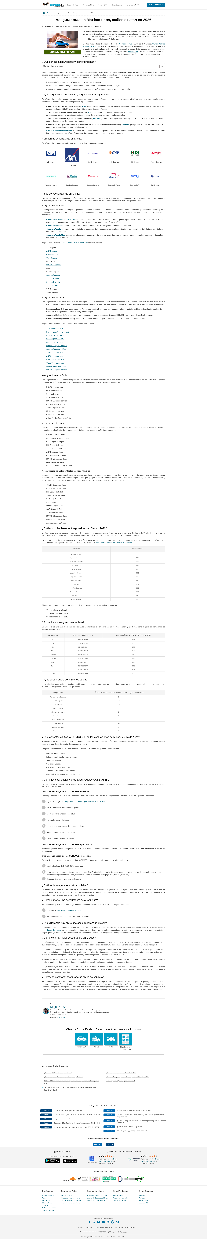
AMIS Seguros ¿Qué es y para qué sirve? (120, 1081)
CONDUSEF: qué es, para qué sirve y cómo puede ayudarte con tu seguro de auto (71, 1082)
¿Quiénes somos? (48, 1195)
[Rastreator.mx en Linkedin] (103, 1221)
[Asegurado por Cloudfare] (69, 1179)
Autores (44, 1198)
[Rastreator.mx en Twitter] (94, 1221)
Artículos (97, 1144)
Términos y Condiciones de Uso (88, 1227)
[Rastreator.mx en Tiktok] (117, 1221)
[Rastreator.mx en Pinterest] (112, 1221)
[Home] (44, 13)
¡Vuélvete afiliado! (48, 1210)
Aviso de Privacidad (106, 1227)
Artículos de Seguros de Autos (70, 1200)
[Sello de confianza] (82, 1179)
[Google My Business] (92, 1159)
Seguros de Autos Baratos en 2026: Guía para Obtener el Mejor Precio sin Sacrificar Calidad (70, 1088)
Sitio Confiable (47, 1203)
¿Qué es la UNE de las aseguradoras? (57, 1073)
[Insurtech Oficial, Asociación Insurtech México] (120, 1179)
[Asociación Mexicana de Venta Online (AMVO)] (134, 1179)
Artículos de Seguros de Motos (97, 1198)
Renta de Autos (118, 1195)
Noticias (110, 1144)
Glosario (142, 1195)
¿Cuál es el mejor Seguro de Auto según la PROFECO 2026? (127, 1077)
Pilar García (62, 1017)
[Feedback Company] (134, 1159)
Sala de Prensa (144, 1200)
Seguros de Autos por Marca (70, 1203)
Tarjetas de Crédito (119, 1200)
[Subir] (203, 1235)
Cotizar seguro (156, 5)
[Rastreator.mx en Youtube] (98, 1221)
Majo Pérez (58, 1006)
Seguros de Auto (66, 1195)
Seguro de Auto (72, 5)
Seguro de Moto (88, 5)
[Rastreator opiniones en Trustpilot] (109, 1179)
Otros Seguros (117, 5)
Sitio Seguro (46, 1200)
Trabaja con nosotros (49, 1208)
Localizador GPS (133, 5)
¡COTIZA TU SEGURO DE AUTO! (62, 52)
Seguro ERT (102, 5)
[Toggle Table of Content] (160, 66)
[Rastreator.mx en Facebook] (89, 1222)
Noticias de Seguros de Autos (70, 1198)
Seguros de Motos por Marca (97, 1200)
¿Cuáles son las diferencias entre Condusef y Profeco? (63, 1077)
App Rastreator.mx (61, 1151)
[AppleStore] (70, 1161)
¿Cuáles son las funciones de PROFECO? (121, 1073)
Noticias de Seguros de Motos (97, 1195)
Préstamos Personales (120, 1198)
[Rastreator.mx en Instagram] (108, 1222)
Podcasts (142, 1198)
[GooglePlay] (52, 1160)
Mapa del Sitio (144, 1203)
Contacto (45, 1205)
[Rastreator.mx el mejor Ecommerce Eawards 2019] (95, 1179)
